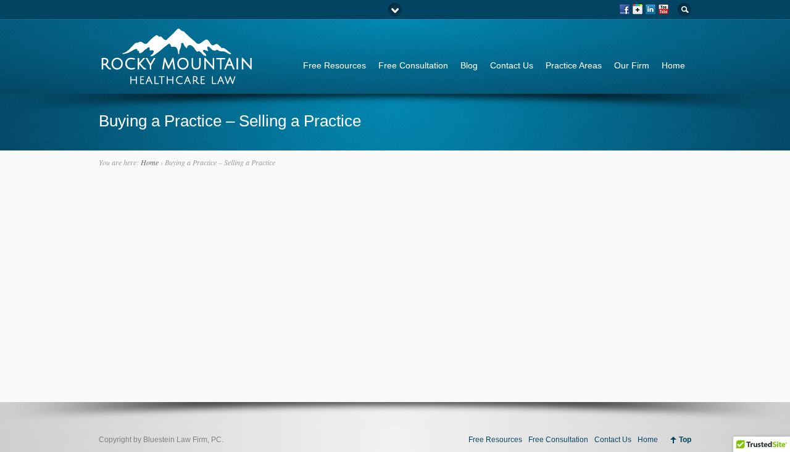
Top (685, 439)
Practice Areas (574, 65)
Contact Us (511, 65)
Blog (469, 65)
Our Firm (631, 65)
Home (673, 65)
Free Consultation (413, 65)
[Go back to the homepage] (176, 80)
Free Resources (334, 65)
